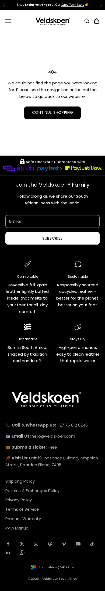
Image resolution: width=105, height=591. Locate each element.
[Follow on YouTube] (78, 544)
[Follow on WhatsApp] (22, 552)
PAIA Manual (17, 528)
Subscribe (52, 238)
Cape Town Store (72, 5)
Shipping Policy (20, 481)
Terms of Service (22, 509)
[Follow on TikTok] (92, 544)
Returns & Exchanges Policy (32, 490)
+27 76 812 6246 (72, 425)
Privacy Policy (18, 500)
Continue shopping (52, 112)
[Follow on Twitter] (22, 544)
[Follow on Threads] (50, 544)
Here (52, 447)
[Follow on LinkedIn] (8, 552)
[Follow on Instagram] (36, 544)
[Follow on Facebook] (8, 544)
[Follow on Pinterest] (64, 544)
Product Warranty (23, 518)
